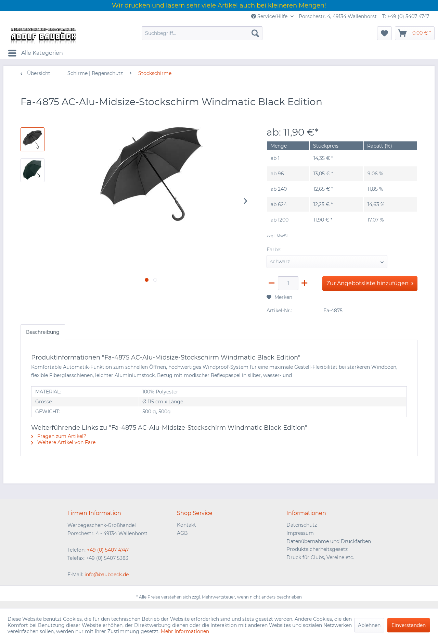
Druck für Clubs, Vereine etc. (320, 557)
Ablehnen (369, 625)
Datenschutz (301, 525)
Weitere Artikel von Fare (65, 442)
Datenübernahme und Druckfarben (328, 541)
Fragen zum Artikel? (61, 436)
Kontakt (186, 525)
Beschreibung (43, 332)
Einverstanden (408, 625)
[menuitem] (202, 33)
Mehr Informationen (185, 631)
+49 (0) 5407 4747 (108, 550)
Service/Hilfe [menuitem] (272, 16)
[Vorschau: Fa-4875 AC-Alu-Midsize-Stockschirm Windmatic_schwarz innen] (32, 139)
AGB (182, 533)
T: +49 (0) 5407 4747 (405, 16)
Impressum (300, 533)
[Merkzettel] (384, 33)
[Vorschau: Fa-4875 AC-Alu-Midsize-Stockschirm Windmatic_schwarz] (32, 170)
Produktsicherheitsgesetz (317, 549)
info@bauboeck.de (107, 574)
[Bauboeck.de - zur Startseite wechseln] (43, 34)
